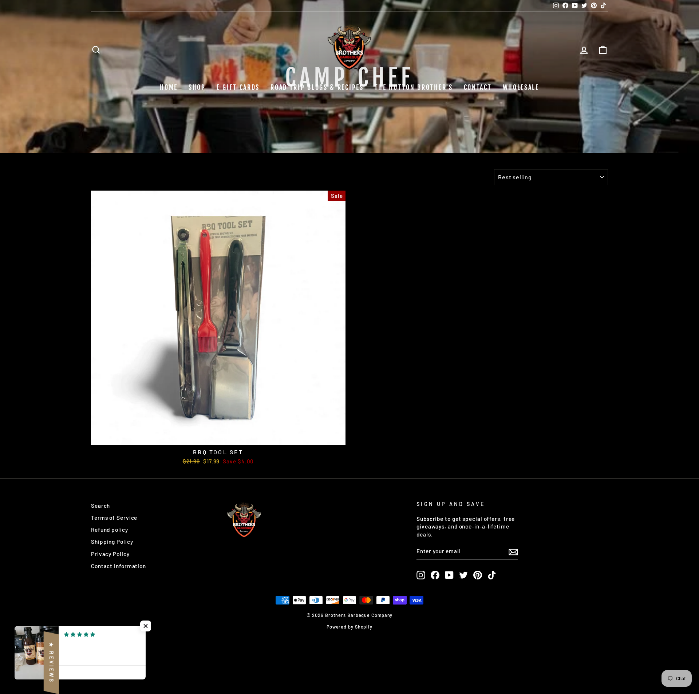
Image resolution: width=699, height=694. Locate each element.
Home (169, 87)
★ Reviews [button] (51, 662)
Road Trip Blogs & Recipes (317, 87)
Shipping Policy (112, 541)
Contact (478, 87)
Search (100, 505)
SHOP (197, 87)
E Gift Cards (238, 87)
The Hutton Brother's (414, 87)
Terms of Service (114, 517)
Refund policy (109, 529)
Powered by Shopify (349, 627)
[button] (145, 626)
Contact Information (118, 566)
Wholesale (521, 87)
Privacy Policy (110, 554)
